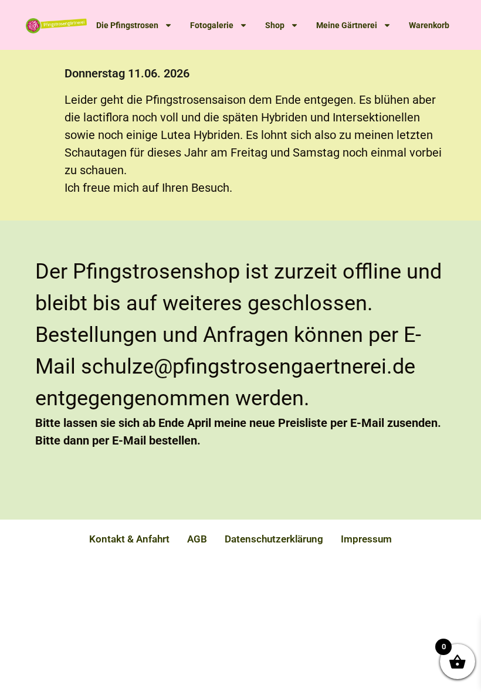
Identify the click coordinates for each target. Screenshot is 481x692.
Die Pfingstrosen (127, 25)
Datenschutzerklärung (274, 539)
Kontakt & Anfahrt (129, 539)
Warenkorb (429, 25)
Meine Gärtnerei (346, 25)
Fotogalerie (211, 25)
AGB (197, 539)
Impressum (366, 539)
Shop (274, 25)
